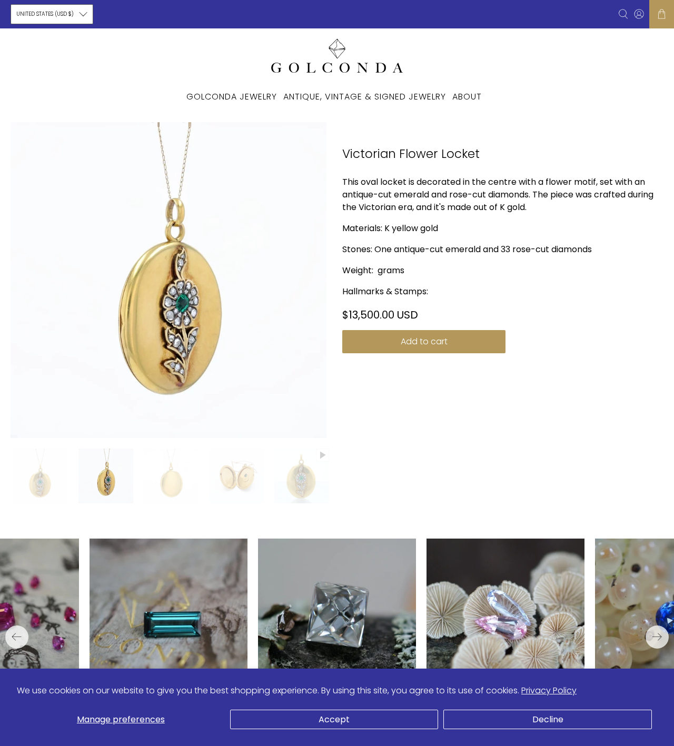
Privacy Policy (549, 690)
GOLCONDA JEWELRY (231, 97)
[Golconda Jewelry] (337, 55)
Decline (547, 719)
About (467, 97)
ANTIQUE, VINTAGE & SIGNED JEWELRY (364, 97)
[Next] (657, 637)
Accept (334, 719)
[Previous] (16, 637)
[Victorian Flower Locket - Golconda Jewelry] (168, 280)
